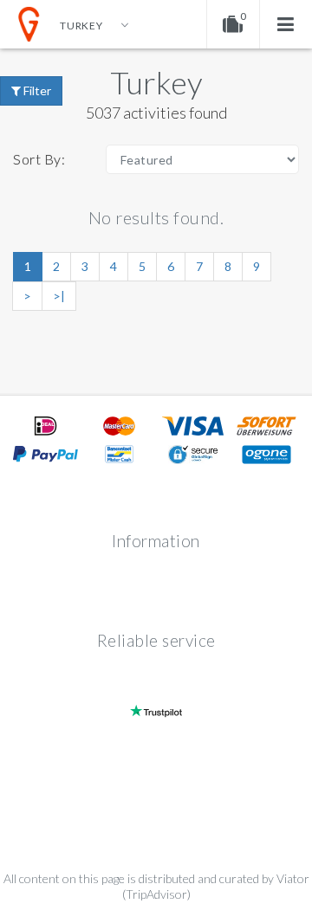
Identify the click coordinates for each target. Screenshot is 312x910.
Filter (36, 90)
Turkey (156, 82)
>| (59, 295)
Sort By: (39, 159)
